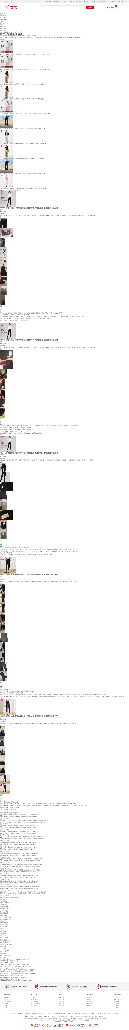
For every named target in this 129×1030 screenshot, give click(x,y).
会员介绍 (6, 999)
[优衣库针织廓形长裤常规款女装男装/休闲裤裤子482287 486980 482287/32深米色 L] (6, 151)
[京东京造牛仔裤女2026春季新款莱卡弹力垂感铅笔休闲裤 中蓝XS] (18, 848)
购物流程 (6, 997)
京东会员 (78, 1)
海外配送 (33, 1005)
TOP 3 (1, 556)
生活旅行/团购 (7, 1001)
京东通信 (116, 1005)
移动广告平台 (25, 981)
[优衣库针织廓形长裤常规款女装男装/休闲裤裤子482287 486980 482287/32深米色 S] (6, 91)
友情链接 (63, 1013)
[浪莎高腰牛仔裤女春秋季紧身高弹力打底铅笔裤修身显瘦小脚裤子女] (19, 853)
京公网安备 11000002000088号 (36, 1016)
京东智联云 (11, 981)
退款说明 (89, 1001)
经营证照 (86, 1020)
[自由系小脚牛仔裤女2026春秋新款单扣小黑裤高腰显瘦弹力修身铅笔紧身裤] (21, 859)
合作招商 (34, 1013)
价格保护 (89, 999)
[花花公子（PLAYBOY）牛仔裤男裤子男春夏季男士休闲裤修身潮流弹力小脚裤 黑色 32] (24, 820)
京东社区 (77, 1013)
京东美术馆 (3, 28)
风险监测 (84, 1013)
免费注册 (55, 1)
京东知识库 (3, 16)
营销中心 (48, 1013)
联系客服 (6, 1007)
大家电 (5, 1005)
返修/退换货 (90, 1003)
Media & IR (115, 1013)
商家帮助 (41, 1013)
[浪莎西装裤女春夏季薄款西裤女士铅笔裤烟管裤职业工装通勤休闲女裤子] (8, 565)
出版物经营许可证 (52, 1018)
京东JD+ (116, 1007)
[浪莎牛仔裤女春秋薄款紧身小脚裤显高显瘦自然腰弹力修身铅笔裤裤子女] (20, 870)
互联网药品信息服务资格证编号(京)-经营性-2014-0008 (72, 1016)
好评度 (4, 211)
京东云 (72, 1022)
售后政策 (89, 997)
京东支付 (66, 1022)
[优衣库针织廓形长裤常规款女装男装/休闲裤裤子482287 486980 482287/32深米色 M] (6, 76)
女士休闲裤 (7, 32)
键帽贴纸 (2, 26)
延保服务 (116, 1001)
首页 (1, 32)
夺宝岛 (116, 997)
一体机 (2, 21)
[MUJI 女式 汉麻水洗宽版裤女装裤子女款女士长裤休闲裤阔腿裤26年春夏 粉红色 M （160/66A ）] (6, 46)
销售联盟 (70, 1013)
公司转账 (61, 1005)
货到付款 (61, 997)
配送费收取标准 (35, 1003)
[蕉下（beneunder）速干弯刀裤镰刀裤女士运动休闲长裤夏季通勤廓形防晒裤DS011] (6, 121)
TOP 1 (1, 322)
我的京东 (69, 1)
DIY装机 (116, 999)
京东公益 (98, 1013)
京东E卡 (116, 1003)
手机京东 (94, 1)
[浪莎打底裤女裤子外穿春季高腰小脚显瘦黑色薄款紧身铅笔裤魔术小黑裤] (8, 199)
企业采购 (85, 1)
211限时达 (34, 999)
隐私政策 (91, 1013)
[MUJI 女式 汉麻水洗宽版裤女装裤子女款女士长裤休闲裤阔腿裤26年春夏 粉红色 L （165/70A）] (6, 61)
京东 (17, 8)
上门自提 (33, 997)
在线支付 (61, 999)
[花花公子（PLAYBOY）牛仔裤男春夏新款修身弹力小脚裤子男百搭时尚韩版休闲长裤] (23, 892)
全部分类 (2, 14)
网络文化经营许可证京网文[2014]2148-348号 (71, 1018)
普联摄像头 (3, 19)
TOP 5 (1, 811)
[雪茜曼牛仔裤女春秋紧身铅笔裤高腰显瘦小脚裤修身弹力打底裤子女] (19, 826)
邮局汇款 (61, 1003)
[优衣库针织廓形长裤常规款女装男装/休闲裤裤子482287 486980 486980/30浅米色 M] (6, 136)
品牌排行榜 (3, 17)
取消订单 (89, 1005)
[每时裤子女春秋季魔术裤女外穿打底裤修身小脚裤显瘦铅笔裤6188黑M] (19, 886)
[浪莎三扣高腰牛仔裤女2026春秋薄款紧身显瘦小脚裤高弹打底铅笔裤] (19, 875)
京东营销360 (17, 981)
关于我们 (13, 1013)
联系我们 (20, 1013)
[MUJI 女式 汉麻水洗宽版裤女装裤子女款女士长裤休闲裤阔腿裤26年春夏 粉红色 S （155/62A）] (6, 106)
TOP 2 (1, 435)
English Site (107, 1013)
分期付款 (61, 1001)
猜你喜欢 (2, 39)
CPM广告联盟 (4, 981)
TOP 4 (1, 698)
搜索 (90, 7)
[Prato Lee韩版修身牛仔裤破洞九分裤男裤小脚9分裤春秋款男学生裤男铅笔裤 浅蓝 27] (23, 836)
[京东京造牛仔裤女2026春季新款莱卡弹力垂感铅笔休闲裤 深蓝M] (18, 842)
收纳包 (2, 23)
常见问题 (6, 1003)
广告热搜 (31, 981)
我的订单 (62, 1)
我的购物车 (112, 7)
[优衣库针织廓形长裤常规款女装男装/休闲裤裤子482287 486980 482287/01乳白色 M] (6, 181)
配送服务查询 (34, 1001)
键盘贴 (2, 25)
